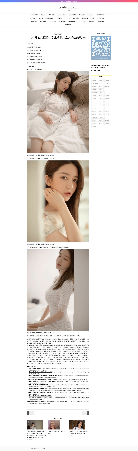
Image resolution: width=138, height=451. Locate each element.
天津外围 (101, 95)
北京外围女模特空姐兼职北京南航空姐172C (40, 396)
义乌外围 (107, 80)
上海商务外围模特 (34, 15)
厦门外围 (94, 89)
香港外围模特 (92, 21)
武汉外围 (101, 105)
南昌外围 (101, 86)
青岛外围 (94, 126)
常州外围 (94, 98)
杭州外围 (94, 105)
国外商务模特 (33, 18)
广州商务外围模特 (49, 18)
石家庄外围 (94, 117)
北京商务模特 (82, 15)
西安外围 (107, 120)
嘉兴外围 (102, 92)
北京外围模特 (91, 15)
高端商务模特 (74, 1)
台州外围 (101, 89)
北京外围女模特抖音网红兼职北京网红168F (40, 392)
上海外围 (101, 80)
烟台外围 (101, 114)
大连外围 (94, 95)
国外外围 (41, 18)
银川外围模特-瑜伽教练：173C (37, 368)
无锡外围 (101, 101)
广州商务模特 (59, 18)
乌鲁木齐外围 (95, 83)
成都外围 (94, 101)
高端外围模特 (68, 1)
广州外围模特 (68, 18)
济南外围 (94, 111)
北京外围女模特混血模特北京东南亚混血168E (41, 379)
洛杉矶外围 (101, 108)
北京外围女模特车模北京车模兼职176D (39, 385)
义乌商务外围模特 (62, 15)
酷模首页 (63, 1)
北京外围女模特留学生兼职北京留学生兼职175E (41, 381)
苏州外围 (101, 120)
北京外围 (103, 83)
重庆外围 (101, 123)
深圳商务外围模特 (101, 18)
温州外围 (94, 114)
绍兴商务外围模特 (72, 21)
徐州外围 (107, 98)
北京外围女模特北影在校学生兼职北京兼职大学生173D (43, 375)
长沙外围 (107, 123)
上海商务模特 (43, 15)
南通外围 (107, 86)
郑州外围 (94, 123)
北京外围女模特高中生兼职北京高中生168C (40, 372)
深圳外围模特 (43, 21)
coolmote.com (69, 7)
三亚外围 (94, 80)
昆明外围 (107, 101)
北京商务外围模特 (72, 15)
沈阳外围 (107, 105)
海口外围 (101, 111)
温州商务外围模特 (53, 21)
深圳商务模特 (34, 21)
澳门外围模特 (62, 21)
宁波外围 (107, 95)
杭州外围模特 (85, 18)
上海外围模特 (52, 15)
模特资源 (92, 18)
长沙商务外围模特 (82, 21)
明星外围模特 (76, 18)
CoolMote (42, 448)
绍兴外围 (94, 120)
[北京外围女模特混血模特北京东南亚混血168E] (85, 413)
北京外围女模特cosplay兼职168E (38, 388)
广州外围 (101, 98)
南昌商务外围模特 (100, 15)
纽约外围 (102, 117)
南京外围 (94, 86)
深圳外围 (107, 111)
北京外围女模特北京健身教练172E (38, 401)
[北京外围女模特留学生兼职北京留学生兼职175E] (30, 413)
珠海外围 (107, 114)
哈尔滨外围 (94, 92)
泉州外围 (94, 108)
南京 (108, 83)
